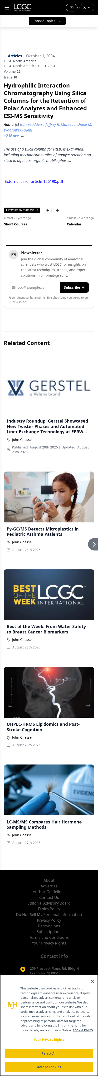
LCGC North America (20, 61)
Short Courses (15, 224)
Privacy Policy (49, 920)
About (49, 880)
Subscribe (72, 287)
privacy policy (18, 301)
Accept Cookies (49, 1067)
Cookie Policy (83, 1030)
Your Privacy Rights (49, 943)
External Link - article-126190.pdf (34, 181)
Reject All (48, 1053)
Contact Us (49, 897)
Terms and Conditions (49, 937)
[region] (49, 1025)
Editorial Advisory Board (49, 903)
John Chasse (22, 439)
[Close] (92, 981)
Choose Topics (44, 21)
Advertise (49, 886)
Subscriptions (49, 931)
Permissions (49, 926)
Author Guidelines (49, 891)
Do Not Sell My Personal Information (49, 914)
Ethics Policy (49, 908)
